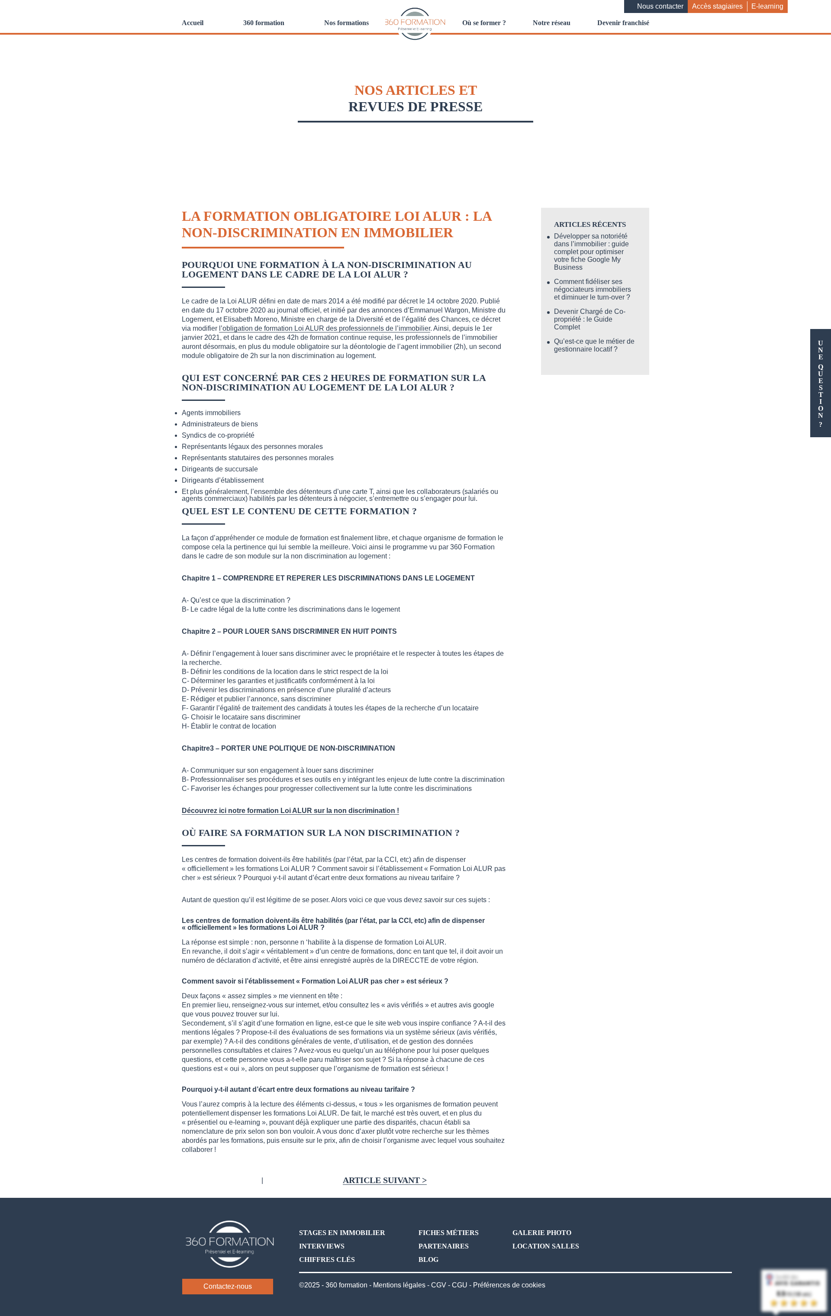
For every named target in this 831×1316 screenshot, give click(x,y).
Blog (428, 1259)
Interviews (322, 1246)
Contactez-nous (227, 1286)
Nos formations (346, 22)
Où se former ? (484, 22)
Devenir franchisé (623, 22)
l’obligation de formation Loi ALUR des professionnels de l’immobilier (324, 328)
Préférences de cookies (509, 1285)
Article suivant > (385, 1180)
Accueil (192, 22)
